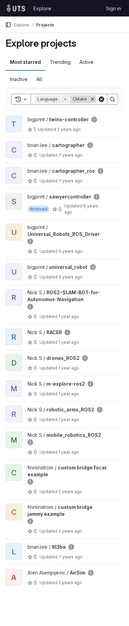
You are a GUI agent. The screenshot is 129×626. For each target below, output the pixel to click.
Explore (42, 8)
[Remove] (92, 99)
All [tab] (39, 79)
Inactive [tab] (19, 79)
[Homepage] (16, 8)
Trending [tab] (60, 62)
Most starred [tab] (25, 62)
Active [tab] (86, 62)
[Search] (112, 99)
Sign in (113, 8)
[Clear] (101, 99)
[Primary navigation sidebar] (8, 24)
